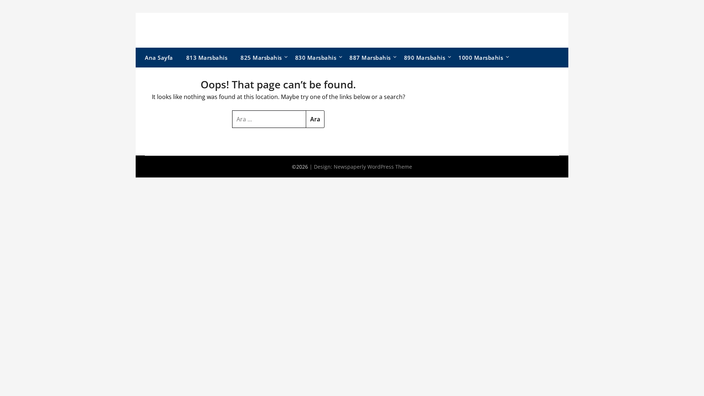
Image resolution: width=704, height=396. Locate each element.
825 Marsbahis (261, 57)
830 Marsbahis (316, 57)
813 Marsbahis (207, 57)
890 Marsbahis (424, 57)
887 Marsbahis (370, 57)
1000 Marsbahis (480, 57)
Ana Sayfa (159, 57)
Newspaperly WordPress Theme (373, 166)
